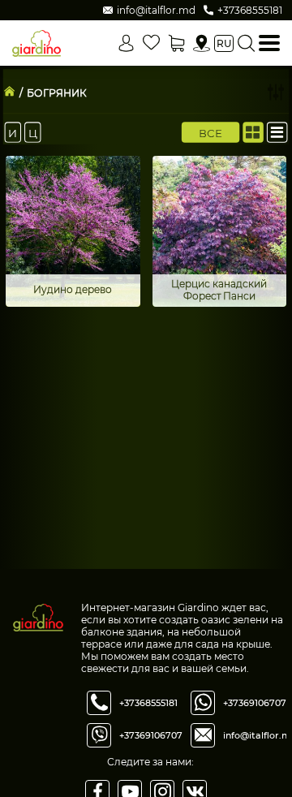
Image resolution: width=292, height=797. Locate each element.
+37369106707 (150, 735)
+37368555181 (148, 703)
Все (210, 132)
